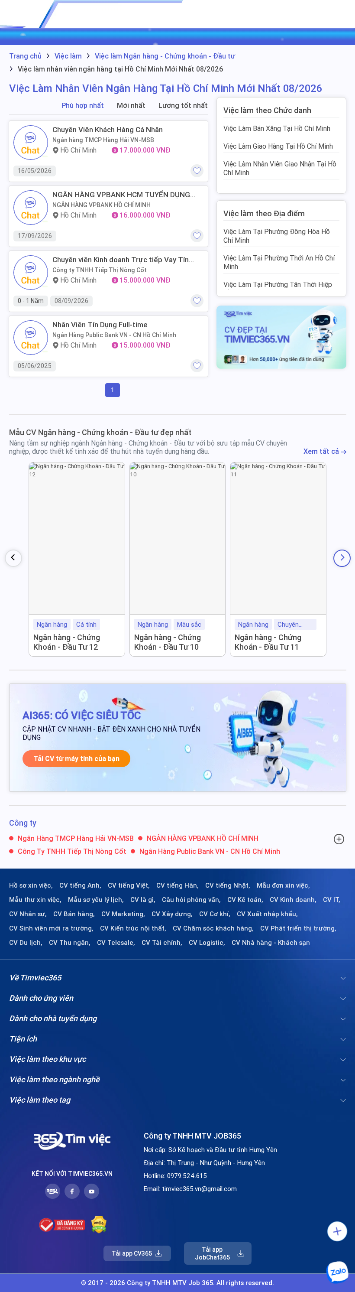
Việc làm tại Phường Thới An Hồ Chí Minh (279, 262)
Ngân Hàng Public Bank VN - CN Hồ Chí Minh (114, 335)
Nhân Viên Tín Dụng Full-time (100, 324)
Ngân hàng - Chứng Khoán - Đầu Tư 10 (167, 642)
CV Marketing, (123, 914)
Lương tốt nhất (183, 105)
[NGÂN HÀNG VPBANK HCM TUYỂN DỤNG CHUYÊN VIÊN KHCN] (30, 207)
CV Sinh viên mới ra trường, (51, 928)
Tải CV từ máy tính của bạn (76, 759)
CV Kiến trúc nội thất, (133, 928)
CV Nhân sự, (28, 914)
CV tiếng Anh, (80, 885)
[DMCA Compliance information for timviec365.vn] (98, 1224)
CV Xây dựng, (172, 914)
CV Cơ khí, (214, 914)
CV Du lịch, (25, 943)
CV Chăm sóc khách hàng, (213, 928)
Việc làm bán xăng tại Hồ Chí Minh (276, 128)
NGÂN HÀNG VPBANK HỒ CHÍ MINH (101, 205)
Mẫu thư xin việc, (35, 900)
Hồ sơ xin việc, (31, 885)
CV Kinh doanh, (293, 900)
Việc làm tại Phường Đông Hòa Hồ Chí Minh (276, 235)
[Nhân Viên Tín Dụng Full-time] (30, 337)
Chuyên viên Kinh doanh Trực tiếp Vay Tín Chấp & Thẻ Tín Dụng (120, 259)
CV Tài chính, (162, 943)
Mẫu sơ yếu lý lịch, (96, 900)
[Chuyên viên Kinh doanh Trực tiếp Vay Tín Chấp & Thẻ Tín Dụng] (30, 272)
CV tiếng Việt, (129, 885)
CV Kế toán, (245, 900)
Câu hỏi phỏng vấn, (191, 900)
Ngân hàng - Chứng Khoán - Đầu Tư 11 (268, 642)
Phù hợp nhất (82, 105)
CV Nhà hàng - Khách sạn (271, 943)
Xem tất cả (322, 451)
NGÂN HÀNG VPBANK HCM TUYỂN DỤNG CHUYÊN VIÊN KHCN (121, 194)
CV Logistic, (207, 943)
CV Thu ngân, (69, 943)
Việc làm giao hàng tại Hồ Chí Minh (278, 146)
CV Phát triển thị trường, (298, 928)
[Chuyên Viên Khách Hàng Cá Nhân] (30, 142)
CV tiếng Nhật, (227, 885)
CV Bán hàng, (74, 914)
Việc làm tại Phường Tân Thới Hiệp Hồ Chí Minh (277, 288)
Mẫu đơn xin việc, (283, 885)
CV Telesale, (116, 943)
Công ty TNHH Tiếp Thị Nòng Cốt (99, 270)
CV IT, (331, 900)
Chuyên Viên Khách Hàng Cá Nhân (107, 129)
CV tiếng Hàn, (177, 885)
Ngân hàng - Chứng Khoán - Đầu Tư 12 (66, 642)
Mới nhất (131, 105)
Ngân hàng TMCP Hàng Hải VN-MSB (103, 140)
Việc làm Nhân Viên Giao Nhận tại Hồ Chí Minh (279, 168)
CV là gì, (142, 900)
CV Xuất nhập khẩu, (267, 914)
